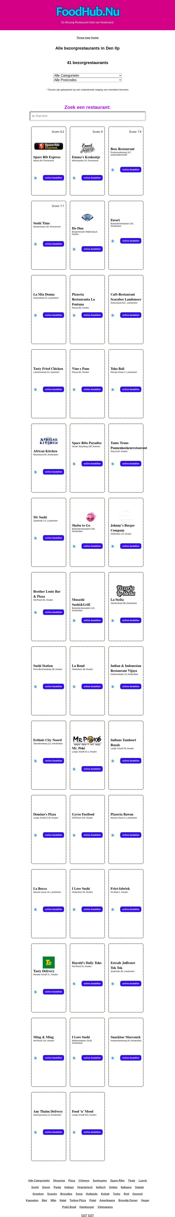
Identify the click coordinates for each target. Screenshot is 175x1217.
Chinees (84, 1180)
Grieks (113, 1187)
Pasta (57, 1187)
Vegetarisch (85, 1187)
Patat (92, 1200)
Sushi (35, 1187)
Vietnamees (105, 1207)
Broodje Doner (128, 1200)
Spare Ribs (117, 1180)
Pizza (71, 1180)
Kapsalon (32, 1200)
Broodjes (66, 1193)
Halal (63, 1200)
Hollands (92, 1193)
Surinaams (100, 1180)
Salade (139, 1187)
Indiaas (69, 1187)
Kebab (105, 1193)
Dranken (38, 1193)
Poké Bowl (69, 1207)
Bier (44, 1200)
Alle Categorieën (39, 1180)
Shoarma (59, 1180)
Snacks (52, 1193)
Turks (116, 1193)
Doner (46, 1187)
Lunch (143, 1180)
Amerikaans (107, 1200)
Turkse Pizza (78, 1200)
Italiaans (126, 1187)
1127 (84, 1215)
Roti (126, 1193)
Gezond (137, 1193)
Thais (131, 1180)
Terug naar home (88, 37)
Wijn (53, 1200)
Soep (79, 1193)
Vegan (145, 1200)
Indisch (101, 1187)
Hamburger (86, 1207)
